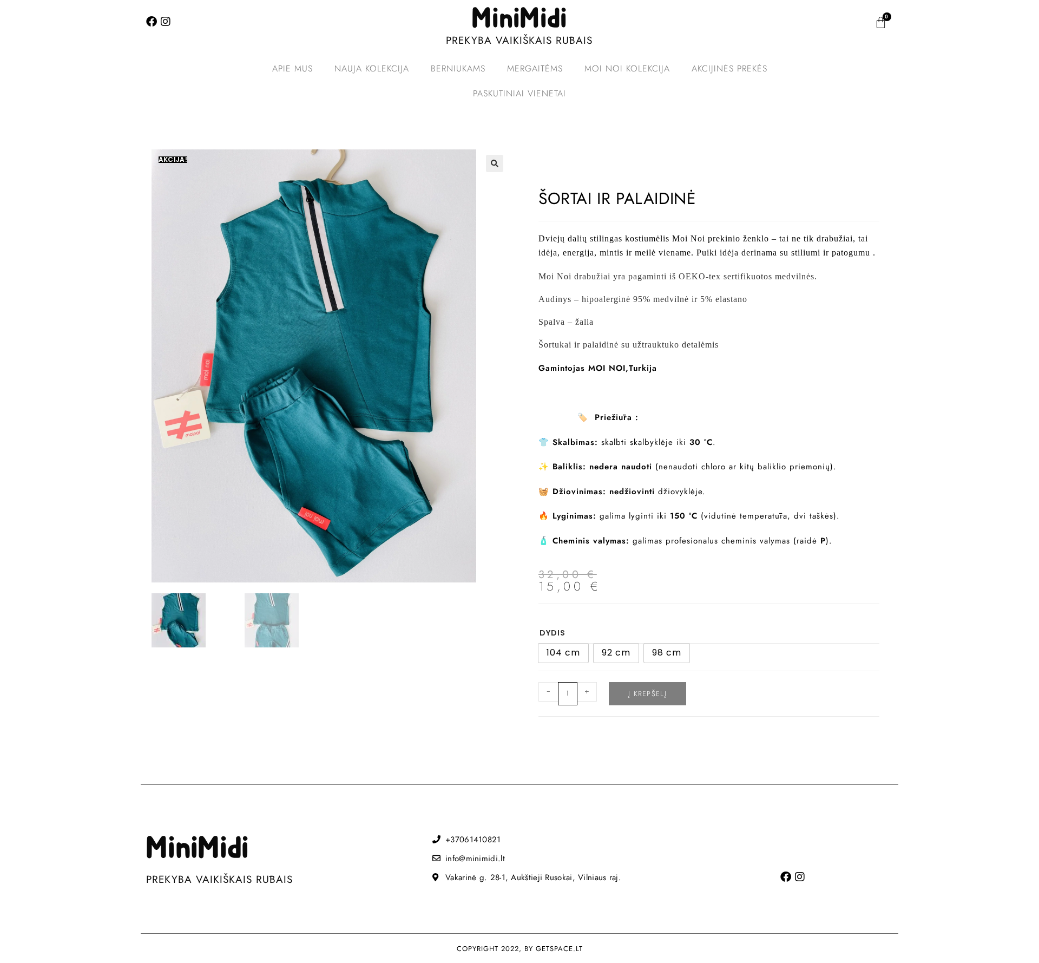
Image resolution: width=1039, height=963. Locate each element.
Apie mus (292, 68)
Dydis (552, 632)
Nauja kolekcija (371, 68)
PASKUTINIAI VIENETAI (519, 93)
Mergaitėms (535, 68)
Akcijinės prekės (729, 68)
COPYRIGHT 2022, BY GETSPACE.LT (520, 949)
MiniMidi (519, 18)
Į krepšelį (647, 694)
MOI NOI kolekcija (627, 68)
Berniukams (458, 68)
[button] (494, 163)
